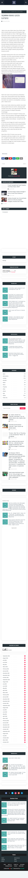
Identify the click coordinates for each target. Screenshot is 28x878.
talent (14, 395)
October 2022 (14, 703)
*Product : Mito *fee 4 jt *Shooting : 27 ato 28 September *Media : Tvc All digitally (17, 434)
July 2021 (14, 735)
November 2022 (14, 701)
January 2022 (14, 722)
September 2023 (14, 679)
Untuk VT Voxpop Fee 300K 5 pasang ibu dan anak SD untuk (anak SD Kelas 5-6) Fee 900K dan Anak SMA (16, 804)
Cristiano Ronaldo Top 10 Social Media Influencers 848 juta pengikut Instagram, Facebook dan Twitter (17, 200)
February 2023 (14, 694)
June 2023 (14, 686)
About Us (10, 864)
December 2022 (14, 699)
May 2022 (14, 714)
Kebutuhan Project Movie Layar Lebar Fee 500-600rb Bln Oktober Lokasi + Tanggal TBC (16, 354)
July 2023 (14, 684)
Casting (3, 859)
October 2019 (14, 742)
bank (14, 373)
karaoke (14, 380)
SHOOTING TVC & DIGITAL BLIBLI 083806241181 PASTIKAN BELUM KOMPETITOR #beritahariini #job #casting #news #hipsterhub (16, 296)
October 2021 (14, 729)
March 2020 (14, 740)
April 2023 (14, 690)
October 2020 (14, 737)
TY (12, 868)
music (14, 384)
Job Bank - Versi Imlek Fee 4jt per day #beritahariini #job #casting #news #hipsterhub (16, 318)
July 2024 (14, 660)
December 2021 (14, 724)
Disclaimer (22, 864)
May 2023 (14, 688)
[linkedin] (22, 793)
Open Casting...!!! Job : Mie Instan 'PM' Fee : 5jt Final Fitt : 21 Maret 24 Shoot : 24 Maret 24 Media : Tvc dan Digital (16, 846)
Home (4, 11)
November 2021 (14, 727)
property (14, 386)
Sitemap (4, 260)
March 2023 (14, 692)
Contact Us (16, 864)
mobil (14, 382)
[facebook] (6, 793)
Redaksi (15, 866)
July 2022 (14, 709)
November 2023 (14, 675)
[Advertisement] (14, 584)
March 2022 (14, 718)
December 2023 (14, 673)
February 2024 (14, 668)
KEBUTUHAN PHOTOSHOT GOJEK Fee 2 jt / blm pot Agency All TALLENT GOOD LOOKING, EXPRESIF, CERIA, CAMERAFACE (17, 475)
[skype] (12, 793)
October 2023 (14, 677)
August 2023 (14, 681)
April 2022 (14, 716)
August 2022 (14, 707)
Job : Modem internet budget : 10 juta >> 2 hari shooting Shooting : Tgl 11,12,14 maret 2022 (17, 773)
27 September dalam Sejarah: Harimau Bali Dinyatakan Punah (16, 347)
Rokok (14, 391)
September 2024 (14, 655)
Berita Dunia (8, 11)
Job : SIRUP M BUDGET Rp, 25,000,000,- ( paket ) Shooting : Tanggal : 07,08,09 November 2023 (16, 819)
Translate (13, 272)
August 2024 (14, 658)
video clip (14, 397)
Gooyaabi (22, 868)
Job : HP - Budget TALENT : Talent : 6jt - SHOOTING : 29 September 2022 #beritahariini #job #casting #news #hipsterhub (17, 515)
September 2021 (14, 731)
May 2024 (14, 664)
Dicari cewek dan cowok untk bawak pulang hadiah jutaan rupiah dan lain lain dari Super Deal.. (16, 840)
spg (14, 393)
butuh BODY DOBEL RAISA (14, 758)
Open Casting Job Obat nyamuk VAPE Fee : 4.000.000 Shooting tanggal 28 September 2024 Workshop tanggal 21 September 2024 (16, 444)
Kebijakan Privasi (8, 866)
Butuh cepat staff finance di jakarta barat (17, 311)
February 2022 (14, 720)
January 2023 (14, 696)
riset (14, 389)
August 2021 (14, 733)
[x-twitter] (9, 793)
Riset (15, 859)
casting (14, 378)
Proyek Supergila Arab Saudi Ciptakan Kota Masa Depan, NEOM (17, 186)
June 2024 (14, 662)
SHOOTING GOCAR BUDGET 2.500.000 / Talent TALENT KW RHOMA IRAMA (16, 426)
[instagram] (16, 793)
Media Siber (21, 866)
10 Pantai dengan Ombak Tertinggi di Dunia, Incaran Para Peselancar (16, 192)
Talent (2, 858)
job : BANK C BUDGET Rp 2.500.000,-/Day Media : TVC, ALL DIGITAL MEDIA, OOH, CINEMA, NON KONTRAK (17, 417)
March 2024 (14, 666)
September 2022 (14, 705)
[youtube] (19, 793)
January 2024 (14, 671)
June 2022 (14, 712)
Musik (15, 861)
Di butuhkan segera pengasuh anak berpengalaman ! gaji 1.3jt (17, 288)
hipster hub (16, 176)
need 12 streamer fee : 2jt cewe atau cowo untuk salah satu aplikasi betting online (16, 833)
